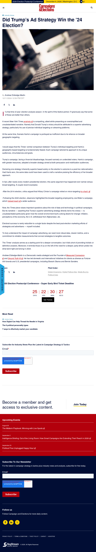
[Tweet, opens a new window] (9, 105)
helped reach (13, 201)
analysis (27, 121)
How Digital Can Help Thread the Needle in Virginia (23, 321)
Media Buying (83, 272)
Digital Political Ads (69, 272)
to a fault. (84, 191)
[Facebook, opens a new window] (4, 105)
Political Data (53, 275)
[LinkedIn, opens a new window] (14, 105)
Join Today (80, 404)
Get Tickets (48, 299)
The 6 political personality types (15, 325)
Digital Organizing (54, 272)
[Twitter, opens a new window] (17, 522)
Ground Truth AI (14, 258)
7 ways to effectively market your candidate (20, 329)
